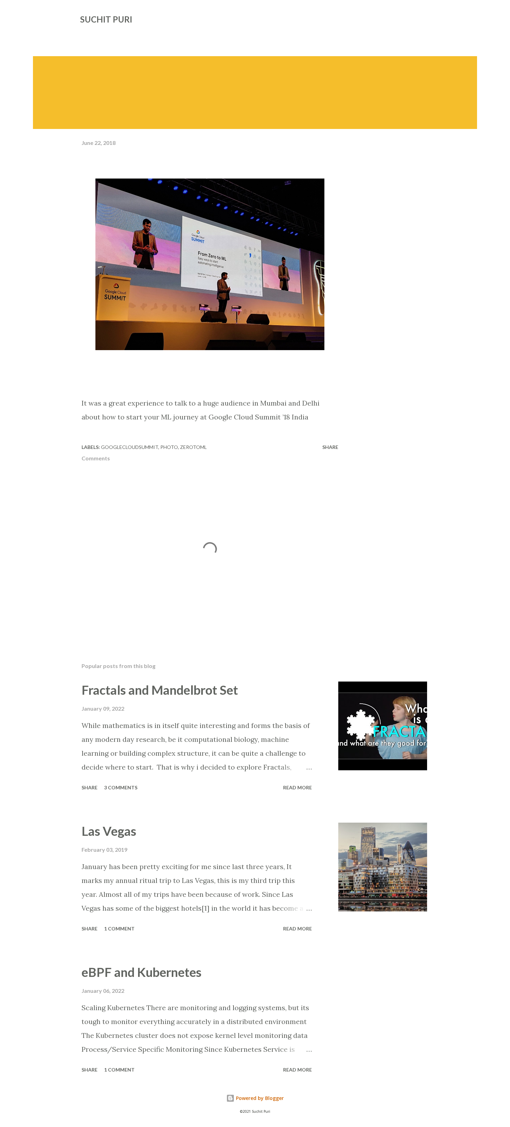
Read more (297, 787)
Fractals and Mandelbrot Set (160, 689)
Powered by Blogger (259, 1098)
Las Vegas (109, 831)
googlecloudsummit (129, 447)
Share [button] (330, 447)
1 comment (119, 928)
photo (169, 447)
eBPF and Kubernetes (142, 972)
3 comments (120, 787)
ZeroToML (193, 447)
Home (91, 37)
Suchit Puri (106, 19)
